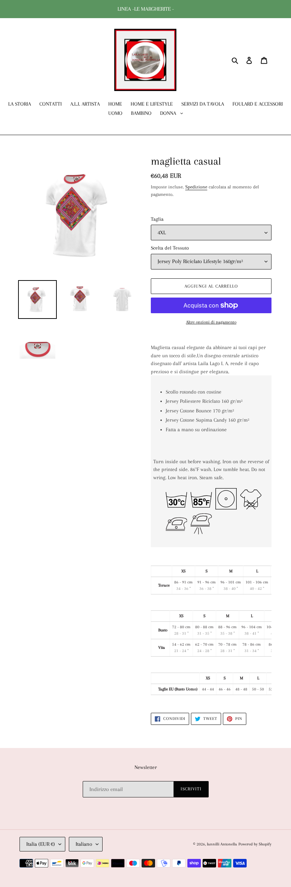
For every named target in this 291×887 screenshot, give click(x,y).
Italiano (84, 844)
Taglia (157, 219)
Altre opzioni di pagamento (211, 322)
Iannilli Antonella (222, 844)
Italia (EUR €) (40, 844)
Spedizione (196, 186)
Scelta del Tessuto (170, 248)
